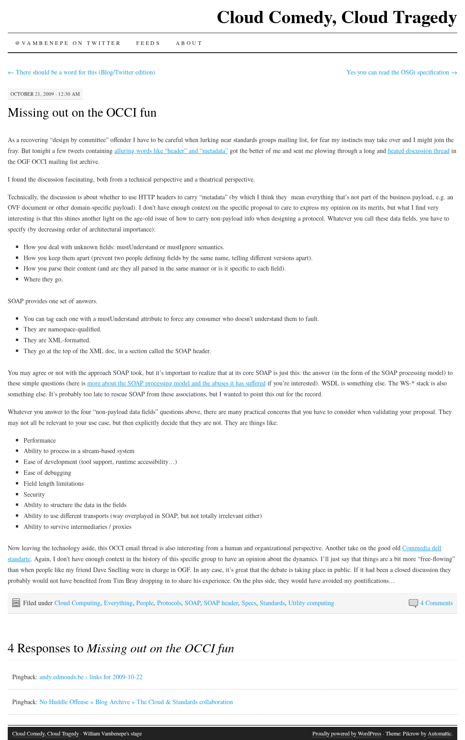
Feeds (148, 42)
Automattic (439, 733)
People (144, 602)
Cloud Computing (77, 602)
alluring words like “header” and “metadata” (171, 150)
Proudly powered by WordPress (346, 733)
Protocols (169, 602)
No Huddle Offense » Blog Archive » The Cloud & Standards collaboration (136, 701)
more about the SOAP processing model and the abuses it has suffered (176, 383)
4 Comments (436, 602)
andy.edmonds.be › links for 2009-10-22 (91, 676)
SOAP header (221, 602)
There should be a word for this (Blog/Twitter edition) (81, 72)
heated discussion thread (419, 150)
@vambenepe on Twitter (68, 42)
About (189, 42)
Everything (118, 602)
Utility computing (311, 602)
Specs (249, 602)
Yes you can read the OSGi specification (401, 72)
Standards (272, 602)
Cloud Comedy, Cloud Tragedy (337, 16)
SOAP (192, 602)
